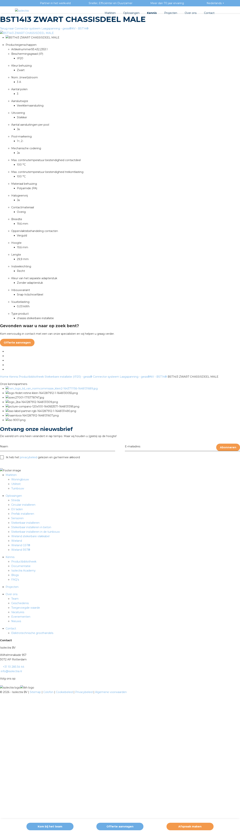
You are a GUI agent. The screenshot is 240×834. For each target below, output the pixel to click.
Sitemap (36, 692)
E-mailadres (132, 446)
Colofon (48, 692)
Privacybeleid (84, 692)
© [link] (1, 692)
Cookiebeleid (65, 692)
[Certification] (52, 388)
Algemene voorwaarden (111, 692)
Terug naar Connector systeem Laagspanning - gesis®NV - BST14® (44, 28)
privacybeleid (28, 457)
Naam (4, 446)
